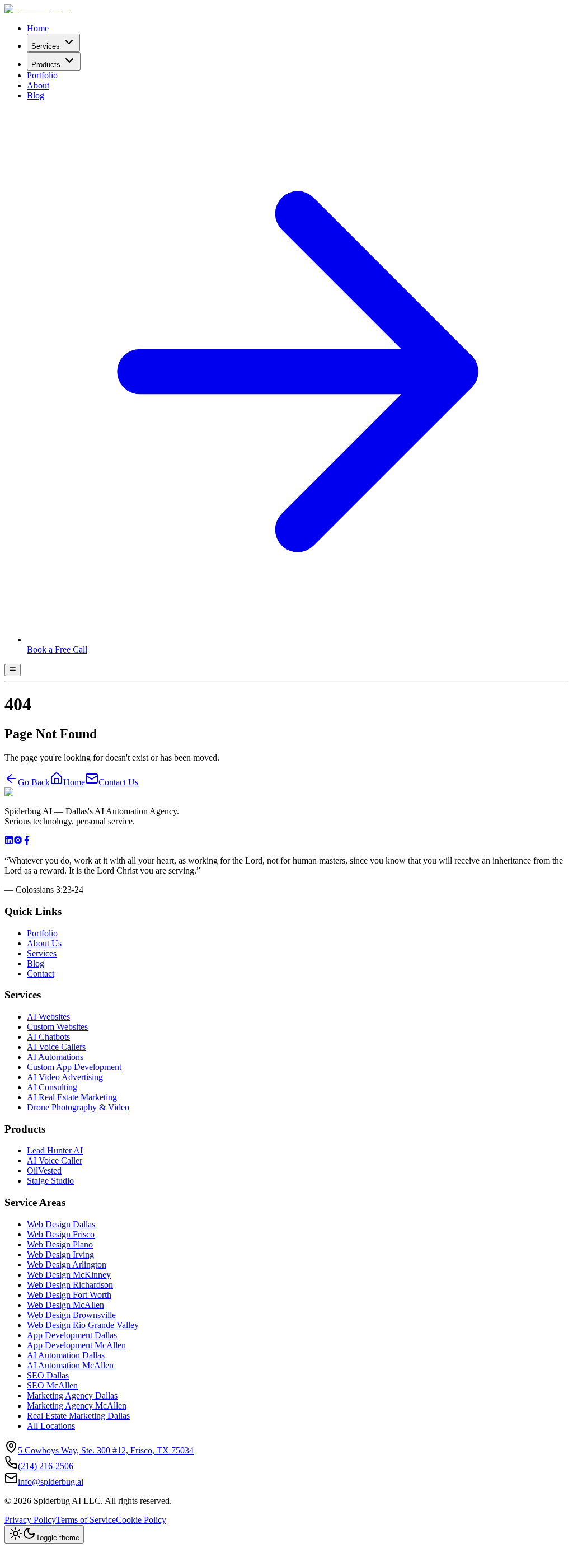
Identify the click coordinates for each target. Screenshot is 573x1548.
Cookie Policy (141, 1519)
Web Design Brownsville (71, 1315)
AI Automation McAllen (70, 1365)
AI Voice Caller (54, 1160)
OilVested (44, 1170)
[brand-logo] (37, 9)
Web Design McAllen (65, 1305)
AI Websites (48, 1016)
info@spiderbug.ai (50, 1481)
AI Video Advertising (65, 1077)
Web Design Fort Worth (69, 1295)
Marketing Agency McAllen (76, 1405)
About (38, 85)
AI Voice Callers (56, 1047)
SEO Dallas (48, 1375)
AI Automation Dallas (66, 1355)
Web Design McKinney (69, 1274)
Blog (35, 95)
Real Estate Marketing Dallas (78, 1415)
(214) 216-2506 (45, 1466)
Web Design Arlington (66, 1264)
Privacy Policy (30, 1519)
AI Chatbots (48, 1037)
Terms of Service (86, 1519)
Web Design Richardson (70, 1284)
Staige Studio (50, 1180)
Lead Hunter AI (55, 1150)
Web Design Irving (60, 1254)
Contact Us (118, 782)
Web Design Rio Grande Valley (83, 1325)
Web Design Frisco (61, 1234)
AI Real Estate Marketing (72, 1097)
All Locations (51, 1425)
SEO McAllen (52, 1385)
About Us (44, 943)
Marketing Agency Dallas (72, 1395)
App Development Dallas (72, 1335)
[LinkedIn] (8, 841)
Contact (40, 973)
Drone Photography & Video (78, 1107)
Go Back (34, 782)
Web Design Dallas (61, 1224)
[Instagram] (17, 841)
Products (45, 64)
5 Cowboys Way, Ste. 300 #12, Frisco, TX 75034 (106, 1450)
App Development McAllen (76, 1345)
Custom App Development (74, 1067)
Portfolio (42, 75)
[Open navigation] (12, 670)
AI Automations (55, 1057)
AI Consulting (52, 1087)
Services (45, 46)
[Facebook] (26, 841)
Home (38, 28)
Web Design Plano (60, 1244)
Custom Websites (57, 1026)
